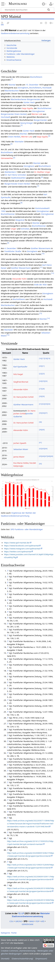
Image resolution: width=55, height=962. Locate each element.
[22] (40, 374)
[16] (40, 358)
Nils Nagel (18, 374)
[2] (22, 125)
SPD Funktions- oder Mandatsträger (27, 529)
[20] (40, 366)
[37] (46, 413)
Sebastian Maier (20, 449)
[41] (40, 443)
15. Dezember (32, 84)
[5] (14, 158)
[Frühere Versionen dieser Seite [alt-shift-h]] (46, 23)
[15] (8, 335)
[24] (40, 381)
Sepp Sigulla (27, 108)
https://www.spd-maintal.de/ (17, 542)
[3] (49, 136)
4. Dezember (10, 248)
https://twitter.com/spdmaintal (17, 551)
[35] (40, 413)
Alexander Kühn (19, 278)
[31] (40, 404)
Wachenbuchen (12, 90)
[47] (46, 456)
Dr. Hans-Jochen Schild (23, 397)
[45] (40, 456)
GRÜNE (18, 921)
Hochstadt (46, 87)
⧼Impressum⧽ (41, 958)
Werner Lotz (36, 114)
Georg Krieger (26, 123)
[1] (12, 79)
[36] (43, 413)
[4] (11, 144)
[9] (8, 243)
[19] (48, 358)
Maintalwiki (18, 4)
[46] (43, 456)
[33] (46, 404)
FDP (37, 921)
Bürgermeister (33, 99)
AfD (42, 921)
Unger (13, 228)
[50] (40, 464)
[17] (43, 358)
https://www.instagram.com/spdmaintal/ (22, 548)
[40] (43, 430)
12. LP (21, 913)
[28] (43, 389)
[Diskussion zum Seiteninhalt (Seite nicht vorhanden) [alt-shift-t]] (8, 23)
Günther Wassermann (41, 248)
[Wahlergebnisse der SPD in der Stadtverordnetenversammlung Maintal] (27, 494)
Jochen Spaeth (19, 443)
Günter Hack (29, 102)
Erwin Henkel (20, 114)
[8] (21, 203)
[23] (43, 374)
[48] (48, 456)
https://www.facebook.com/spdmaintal (21, 545)
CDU (11, 921)
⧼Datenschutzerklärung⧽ (22, 958)
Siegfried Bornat (20, 381)
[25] (43, 381)
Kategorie (5, 932)
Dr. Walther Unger (42, 172)
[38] (40, 422)
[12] (52, 273)
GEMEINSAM (27, 924)
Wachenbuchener (19, 99)
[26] (46, 381)
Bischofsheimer (44, 108)
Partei (14, 932)
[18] (46, 358)
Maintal (12, 84)
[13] (40, 313)
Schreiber (25, 228)
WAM (31, 921)
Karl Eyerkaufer (20, 366)
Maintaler (19, 141)
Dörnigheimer (38, 111)
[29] (40, 396)
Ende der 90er (40, 284)
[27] (40, 389)
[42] (40, 449)
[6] (42, 177)
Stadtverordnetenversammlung (15, 33)
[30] (43, 396)
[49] (51, 456)
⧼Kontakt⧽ (5, 958)
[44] (46, 449)
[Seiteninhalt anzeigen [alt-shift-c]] (2, 23)
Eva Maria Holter (20, 463)
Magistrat (20, 220)
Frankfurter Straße (12, 251)
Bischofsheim (36, 77)
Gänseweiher (7, 158)
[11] (41, 267)
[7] (38, 186)
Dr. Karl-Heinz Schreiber (15, 174)
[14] (48, 318)
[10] (43, 254)
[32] (43, 404)
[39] (40, 430)
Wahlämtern (10, 172)
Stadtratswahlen (18, 177)
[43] (43, 449)
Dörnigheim (23, 87)
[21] (43, 366)
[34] (48, 404)
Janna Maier (18, 456)
